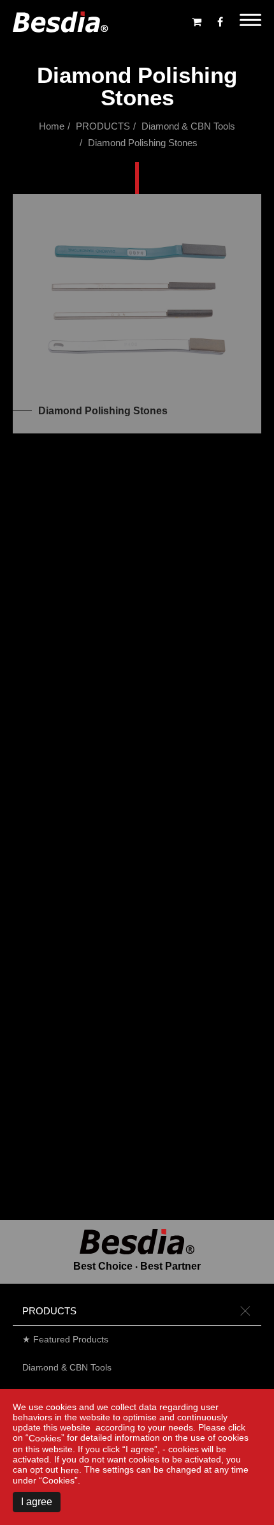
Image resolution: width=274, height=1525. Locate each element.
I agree (36, 1501)
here (70, 1470)
